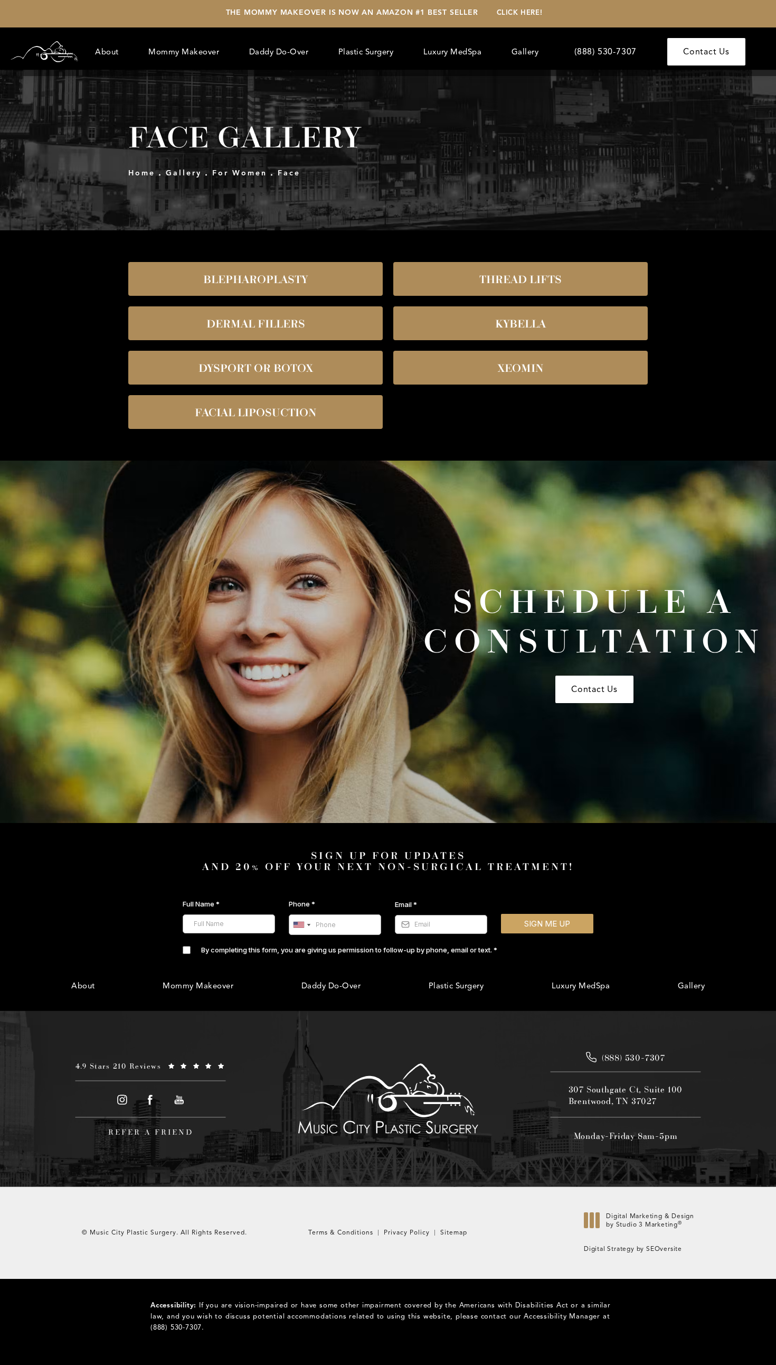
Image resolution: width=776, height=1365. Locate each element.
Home (141, 173)
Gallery (184, 173)
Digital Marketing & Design (649, 1222)
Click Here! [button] (520, 12)
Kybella (520, 323)
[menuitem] (108, 52)
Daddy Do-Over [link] (279, 52)
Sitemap (453, 1232)
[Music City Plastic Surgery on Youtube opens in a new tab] (179, 1099)
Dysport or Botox (255, 367)
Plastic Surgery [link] (366, 52)
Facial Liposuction (256, 412)
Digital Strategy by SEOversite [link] (633, 1248)
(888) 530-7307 (176, 1327)
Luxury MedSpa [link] (452, 52)
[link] (605, 52)
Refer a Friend (150, 1132)
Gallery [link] (525, 52)
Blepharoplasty (255, 279)
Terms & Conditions (340, 1232)
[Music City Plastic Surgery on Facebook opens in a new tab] (150, 1099)
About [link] (107, 52)
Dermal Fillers (255, 323)
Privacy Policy (407, 1232)
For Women (239, 173)
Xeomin (520, 367)
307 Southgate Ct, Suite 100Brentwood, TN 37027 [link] (626, 1095)
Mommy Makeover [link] (183, 52)
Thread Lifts (520, 279)
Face (289, 173)
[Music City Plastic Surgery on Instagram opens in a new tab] (121, 1099)
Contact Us (706, 51)
